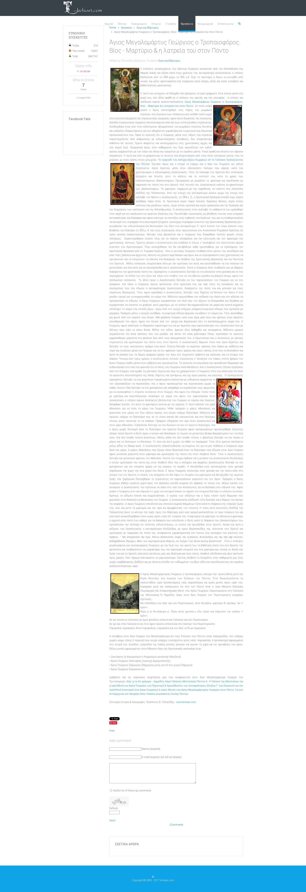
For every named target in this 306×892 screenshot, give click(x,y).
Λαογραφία (139, 24)
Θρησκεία (187, 24)
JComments (176, 824)
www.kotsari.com (186, 702)
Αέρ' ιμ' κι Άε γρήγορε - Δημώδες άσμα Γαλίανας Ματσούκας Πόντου (166, 681)
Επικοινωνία (225, 24)
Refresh (113, 808)
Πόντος (122, 24)
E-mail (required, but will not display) (162, 757)
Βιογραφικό (205, 24)
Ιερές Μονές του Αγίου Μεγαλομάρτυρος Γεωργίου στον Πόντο (197, 689)
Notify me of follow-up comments (132, 790)
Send (112, 820)
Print (111, 730)
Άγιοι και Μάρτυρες (169, 60)
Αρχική (109, 24)
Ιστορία (156, 24)
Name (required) (151, 748)
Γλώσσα (171, 24)
